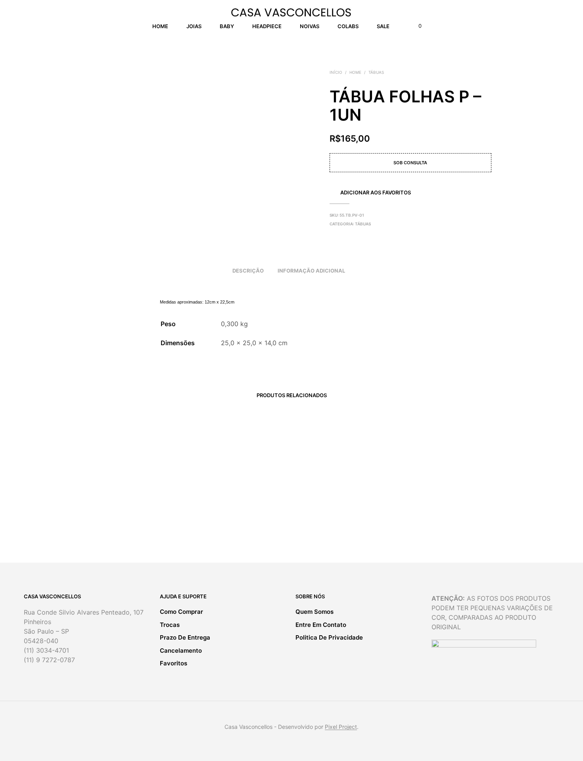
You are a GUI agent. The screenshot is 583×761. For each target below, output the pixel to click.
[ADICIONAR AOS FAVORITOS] (138, 492)
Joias (193, 26)
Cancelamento (181, 650)
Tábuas (376, 72)
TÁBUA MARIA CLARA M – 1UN (132, 515)
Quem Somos (314, 611)
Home (160, 26)
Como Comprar (181, 611)
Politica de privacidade (329, 637)
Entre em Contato (320, 624)
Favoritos (173, 663)
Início (336, 72)
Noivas (309, 26)
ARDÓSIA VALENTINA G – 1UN (336, 515)
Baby (227, 26)
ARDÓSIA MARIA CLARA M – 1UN (237, 515)
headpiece (267, 26)
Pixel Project (341, 727)
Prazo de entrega (185, 637)
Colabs (348, 26)
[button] (415, 26)
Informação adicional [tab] (311, 270)
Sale (383, 26)
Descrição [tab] (248, 270)
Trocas (170, 624)
